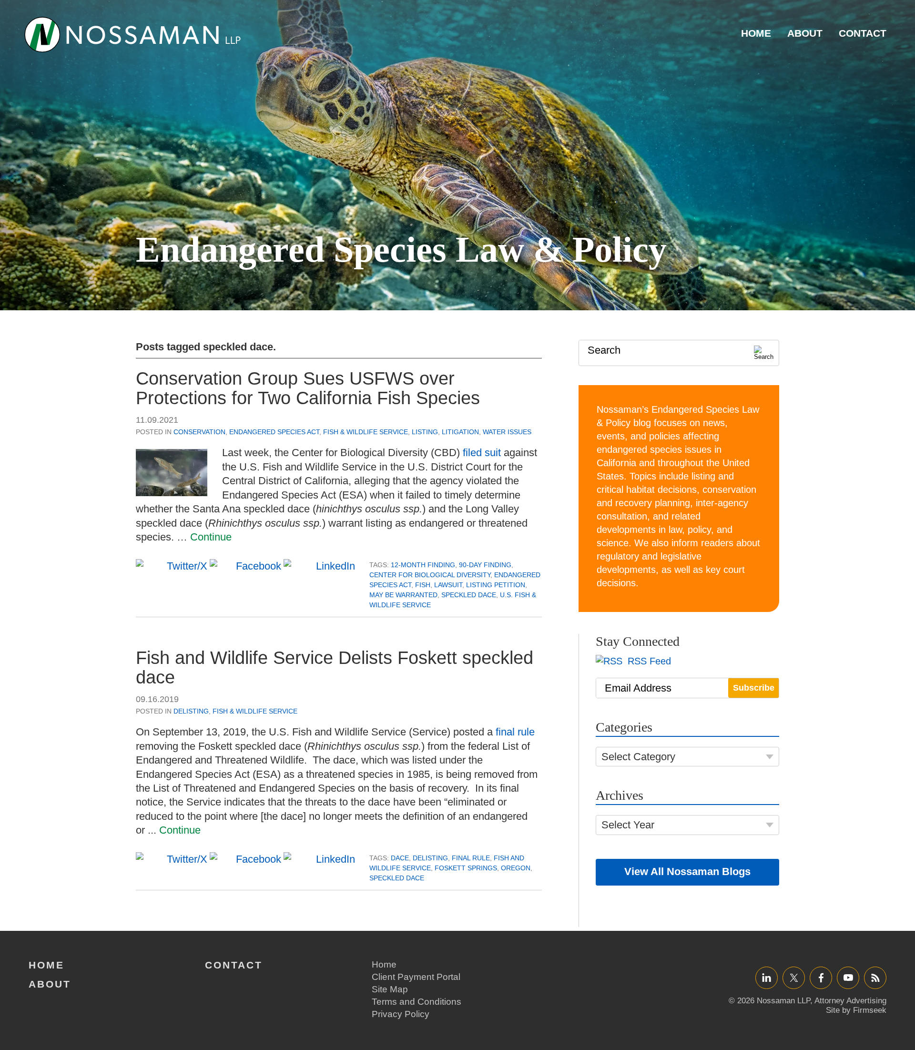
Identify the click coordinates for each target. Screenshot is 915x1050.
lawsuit (448, 585)
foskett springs (466, 868)
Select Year (627, 825)
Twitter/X (794, 977)
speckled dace (468, 595)
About (805, 33)
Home (756, 33)
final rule (515, 732)
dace (400, 858)
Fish (422, 585)
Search (604, 350)
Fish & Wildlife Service (365, 432)
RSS (875, 977)
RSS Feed (648, 661)
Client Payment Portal (416, 977)
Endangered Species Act (274, 432)
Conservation (199, 432)
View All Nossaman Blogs (687, 871)
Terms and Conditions (416, 1002)
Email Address (638, 688)
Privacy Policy (400, 1014)
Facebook (821, 977)
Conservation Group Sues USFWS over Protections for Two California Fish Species (308, 388)
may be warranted (403, 595)
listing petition (495, 585)
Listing (425, 432)
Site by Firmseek (856, 1010)
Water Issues (507, 432)
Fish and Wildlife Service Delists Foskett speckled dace (334, 668)
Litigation (460, 432)
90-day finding (485, 565)
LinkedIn (766, 977)
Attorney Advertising (850, 1000)
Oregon (515, 868)
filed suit (482, 453)
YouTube (848, 977)
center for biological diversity (429, 575)
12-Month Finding (423, 565)
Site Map (390, 989)
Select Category (638, 757)
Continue (211, 537)
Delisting (191, 711)
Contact (862, 33)
